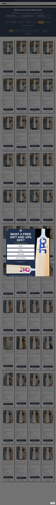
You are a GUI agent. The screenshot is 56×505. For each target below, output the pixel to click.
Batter (21, 246)
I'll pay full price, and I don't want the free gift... (20, 262)
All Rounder (20, 254)
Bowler (21, 250)
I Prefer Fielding (21, 258)
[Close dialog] (7, 229)
